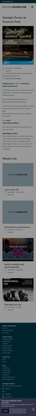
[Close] (33, 409)
